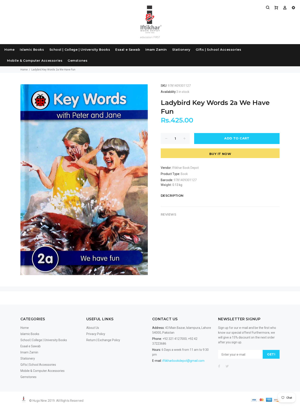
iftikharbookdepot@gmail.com (183, 360)
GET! (271, 354)
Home (9, 50)
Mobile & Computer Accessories (34, 61)
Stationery (181, 50)
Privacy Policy (95, 334)
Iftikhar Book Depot (185, 167)
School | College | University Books (79, 50)
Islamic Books (32, 50)
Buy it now (220, 154)
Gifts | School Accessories (218, 50)
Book (184, 174)
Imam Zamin (156, 50)
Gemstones (77, 61)
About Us (92, 328)
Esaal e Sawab (127, 50)
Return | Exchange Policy (103, 340)
